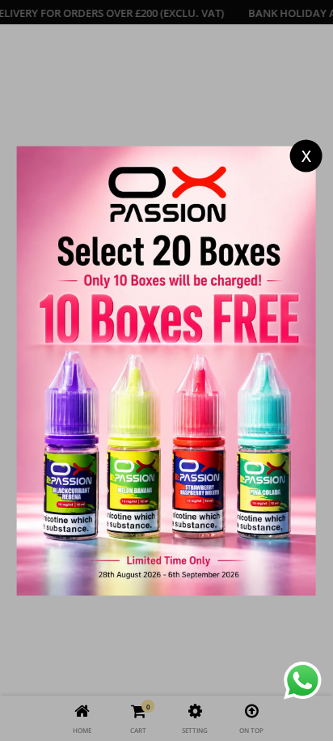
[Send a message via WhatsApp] (302, 680)
